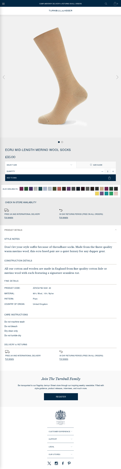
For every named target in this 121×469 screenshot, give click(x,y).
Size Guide (97, 165)
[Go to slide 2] (62, 142)
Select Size (12, 165)
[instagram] (56, 463)
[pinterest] (68, 463)
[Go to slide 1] (59, 142)
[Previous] (4, 77)
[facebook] (62, 463)
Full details (8, 217)
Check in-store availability (20, 202)
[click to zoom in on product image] (60, 77)
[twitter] (49, 463)
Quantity (11, 171)
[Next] (117, 77)
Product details (13, 230)
